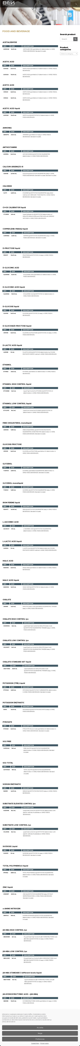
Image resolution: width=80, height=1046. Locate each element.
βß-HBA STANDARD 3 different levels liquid (22, 973)
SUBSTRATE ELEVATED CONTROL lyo (19, 804)
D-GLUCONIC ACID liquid (14, 287)
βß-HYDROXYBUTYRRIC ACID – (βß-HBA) (20, 994)
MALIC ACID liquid (11, 580)
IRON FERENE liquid (11, 503)
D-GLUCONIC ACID (11, 268)
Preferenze (40, 1039)
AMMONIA (7, 128)
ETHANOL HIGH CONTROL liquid (17, 384)
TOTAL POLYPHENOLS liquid (15, 866)
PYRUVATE (7, 722)
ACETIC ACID (8, 62)
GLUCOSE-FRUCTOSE (12, 444)
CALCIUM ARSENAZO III (13, 167)
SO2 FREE (7, 741)
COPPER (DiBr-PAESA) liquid (15, 229)
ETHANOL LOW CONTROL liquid (17, 404)
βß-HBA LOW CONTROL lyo (15, 951)
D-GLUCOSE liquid (11, 307)
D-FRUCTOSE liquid (11, 248)
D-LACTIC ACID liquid (12, 345)
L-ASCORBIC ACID (11, 522)
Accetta (40, 1028)
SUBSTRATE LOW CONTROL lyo (17, 825)
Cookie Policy (35, 1043)
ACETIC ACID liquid (11, 108)
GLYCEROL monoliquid (13, 483)
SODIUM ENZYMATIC (12, 784)
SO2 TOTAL (8, 763)
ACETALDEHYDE (10, 42)
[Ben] (9, 3)
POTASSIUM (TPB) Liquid (14, 683)
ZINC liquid (8, 887)
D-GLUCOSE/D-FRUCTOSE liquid (17, 326)
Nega (40, 1033)
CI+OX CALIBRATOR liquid (14, 207)
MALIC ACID (8, 561)
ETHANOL (7, 365)
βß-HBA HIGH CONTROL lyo (15, 930)
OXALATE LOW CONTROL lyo (16, 640)
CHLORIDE (7, 186)
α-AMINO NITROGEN (11, 909)
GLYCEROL (7, 464)
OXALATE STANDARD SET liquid (17, 662)
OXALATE (7, 600)
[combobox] (69, 53)
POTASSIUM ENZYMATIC (13, 703)
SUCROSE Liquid (10, 846)
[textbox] (69, 53)
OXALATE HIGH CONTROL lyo (15, 619)
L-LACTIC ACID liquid (12, 541)
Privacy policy (44, 1043)
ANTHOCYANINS (10, 147)
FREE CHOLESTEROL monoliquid (17, 423)
